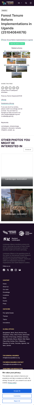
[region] (17, 387)
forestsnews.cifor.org (7, 103)
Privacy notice (12, 382)
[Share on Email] (17, 87)
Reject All (17, 401)
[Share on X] (6, 87)
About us (5, 286)
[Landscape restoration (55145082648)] (11, 71)
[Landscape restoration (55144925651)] (26, 57)
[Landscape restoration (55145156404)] (17, 57)
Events (5, 301)
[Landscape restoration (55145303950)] (7, 57)
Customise (17, 396)
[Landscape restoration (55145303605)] (11, 63)
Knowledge (6, 292)
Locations (6, 295)
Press (4, 303)
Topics (5, 319)
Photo (4, 10)
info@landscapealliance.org (11, 357)
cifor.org (3, 99)
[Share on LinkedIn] (10, 87)
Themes (5, 316)
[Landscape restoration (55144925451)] (21, 63)
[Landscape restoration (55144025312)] (17, 77)
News (4, 298)
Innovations (6, 322)
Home (4, 284)
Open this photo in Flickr (17, 43)
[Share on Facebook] (2, 87)
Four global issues (8, 313)
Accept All (17, 391)
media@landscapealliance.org (12, 364)
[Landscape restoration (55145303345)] (17, 65)
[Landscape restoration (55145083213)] (17, 51)
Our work (5, 289)
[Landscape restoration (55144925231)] (22, 71)
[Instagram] (13, 87)
